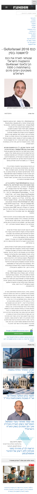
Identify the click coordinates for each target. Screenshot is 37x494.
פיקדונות (33, 22)
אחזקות (33, 35)
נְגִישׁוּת (34, 1)
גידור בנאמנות (32, 29)
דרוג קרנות (33, 31)
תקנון (21, 489)
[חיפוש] (32, 6)
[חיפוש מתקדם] (36, 16)
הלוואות (11, 489)
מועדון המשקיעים (19, 491)
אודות (26, 487)
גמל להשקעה (32, 44)
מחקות (34, 24)
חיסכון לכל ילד (32, 42)
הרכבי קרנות (32, 33)
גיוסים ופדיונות (31, 39)
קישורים (10, 491)
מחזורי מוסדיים (31, 40)
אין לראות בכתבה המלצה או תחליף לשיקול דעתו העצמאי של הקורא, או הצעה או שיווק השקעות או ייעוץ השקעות (19, 339)
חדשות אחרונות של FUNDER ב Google (17, 330)
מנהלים (33, 37)
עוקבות (34, 25)
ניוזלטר (31, 487)
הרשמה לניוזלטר (18, 333)
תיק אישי (33, 18)
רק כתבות (13, 487)
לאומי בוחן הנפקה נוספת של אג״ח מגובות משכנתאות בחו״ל (19, 397)
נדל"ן (25, 489)
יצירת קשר (20, 487)
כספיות (33, 20)
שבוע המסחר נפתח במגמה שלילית (21, 371)
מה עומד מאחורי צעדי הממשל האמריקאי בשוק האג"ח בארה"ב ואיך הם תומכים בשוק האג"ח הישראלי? (19, 425)
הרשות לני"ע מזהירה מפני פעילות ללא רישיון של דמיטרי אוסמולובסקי (20, 451)
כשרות (34, 27)
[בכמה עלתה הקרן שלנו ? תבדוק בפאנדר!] (18, 473)
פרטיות (17, 489)
